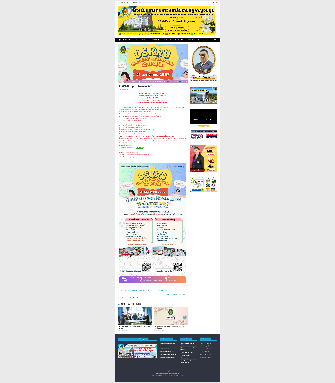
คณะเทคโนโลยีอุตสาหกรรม (167, 352)
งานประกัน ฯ (191, 40)
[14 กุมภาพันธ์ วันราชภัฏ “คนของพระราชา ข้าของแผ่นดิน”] (135, 308)
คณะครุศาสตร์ (163, 346)
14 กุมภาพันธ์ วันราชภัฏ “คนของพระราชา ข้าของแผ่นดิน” (134, 327)
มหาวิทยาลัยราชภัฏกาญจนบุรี (167, 343)
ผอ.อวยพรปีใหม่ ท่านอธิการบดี (165, 326)
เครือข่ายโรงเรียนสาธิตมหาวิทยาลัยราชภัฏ (185, 362)
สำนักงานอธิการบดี (184, 358)
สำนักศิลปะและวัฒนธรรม (186, 352)
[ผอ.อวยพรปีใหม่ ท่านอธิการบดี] (171, 308)
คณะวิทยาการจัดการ (165, 349)
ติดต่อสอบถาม (201, 40)
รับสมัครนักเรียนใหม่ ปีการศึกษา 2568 (174, 40)
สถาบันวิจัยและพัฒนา (185, 355)
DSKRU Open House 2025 (176, 294)
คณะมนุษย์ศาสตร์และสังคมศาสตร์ (168, 354)
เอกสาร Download (154, 40)
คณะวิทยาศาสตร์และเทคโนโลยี (167, 357)
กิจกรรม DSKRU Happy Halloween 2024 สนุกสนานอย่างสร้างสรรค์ (143, 290)
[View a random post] (215, 40)
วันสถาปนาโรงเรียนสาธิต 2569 (145, 2)
